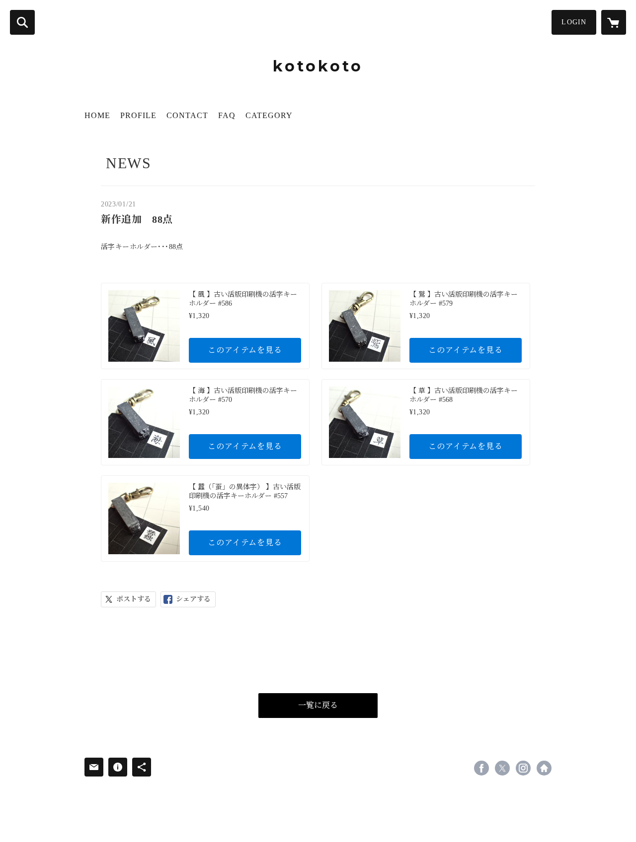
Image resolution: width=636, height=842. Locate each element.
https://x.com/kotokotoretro (502, 768)
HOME (97, 115)
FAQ (227, 115)
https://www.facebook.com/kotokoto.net (481, 768)
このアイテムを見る (245, 350)
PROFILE (138, 115)
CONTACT (187, 115)
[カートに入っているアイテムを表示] (613, 22)
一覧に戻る (318, 705)
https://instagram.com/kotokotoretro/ (523, 768)
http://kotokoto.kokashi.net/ (544, 768)
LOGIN (573, 22)
